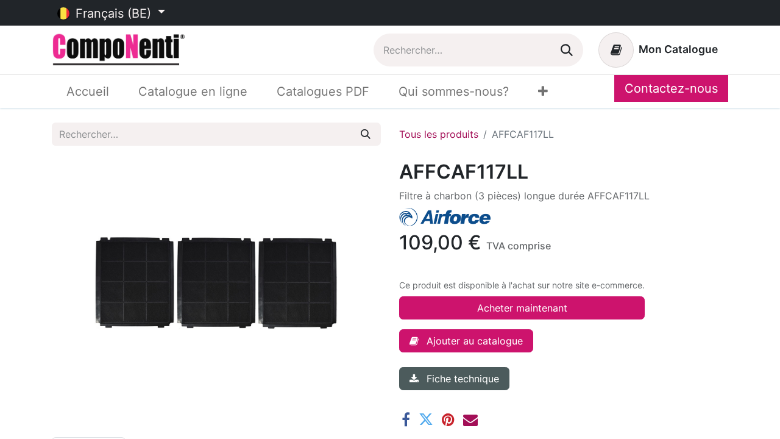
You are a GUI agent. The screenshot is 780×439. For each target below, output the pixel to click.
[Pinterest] (448, 419)
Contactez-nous (671, 88)
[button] (466, 340)
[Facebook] (406, 419)
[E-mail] (470, 419)
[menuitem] (88, 91)
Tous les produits (438, 134)
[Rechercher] (566, 50)
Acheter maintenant (522, 308)
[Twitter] (426, 419)
